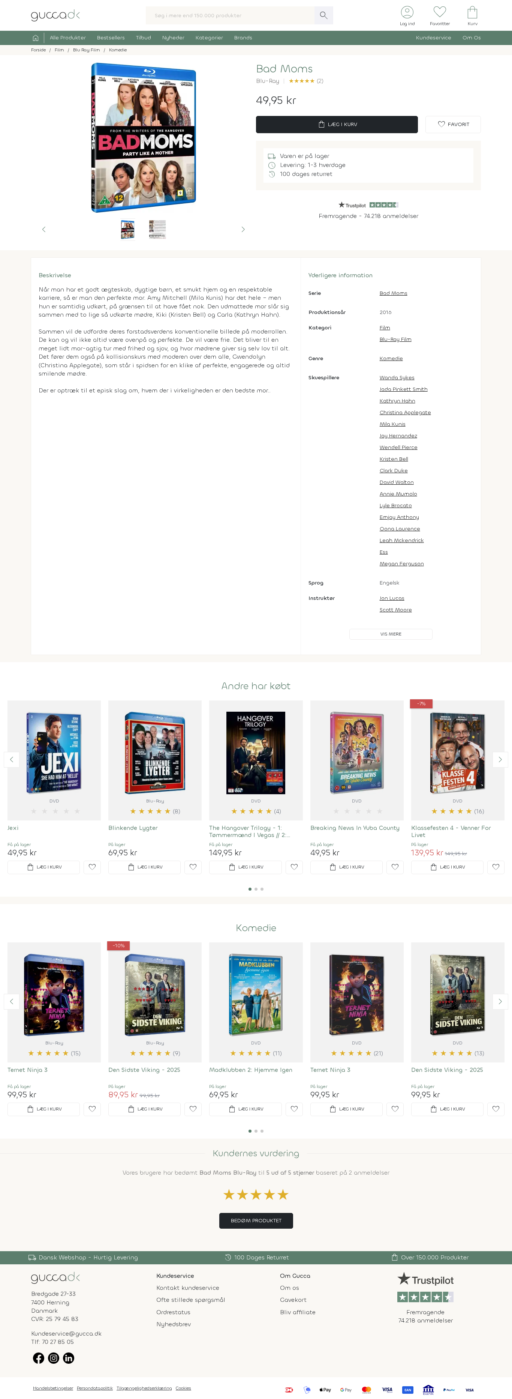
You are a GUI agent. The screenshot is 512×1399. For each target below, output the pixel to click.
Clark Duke (394, 470)
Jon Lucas (392, 598)
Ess (384, 552)
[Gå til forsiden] (55, 1277)
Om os (289, 1288)
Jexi (13, 827)
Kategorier (209, 37)
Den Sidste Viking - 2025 (144, 1069)
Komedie (391, 358)
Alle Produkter (68, 37)
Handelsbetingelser (53, 1388)
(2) (306, 81)
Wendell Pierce (399, 447)
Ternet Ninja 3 (27, 1069)
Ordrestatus (173, 1312)
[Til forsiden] (55, 15)
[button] (44, 229)
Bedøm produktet (256, 1220)
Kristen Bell (394, 459)
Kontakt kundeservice (187, 1288)
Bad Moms (393, 293)
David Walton (397, 482)
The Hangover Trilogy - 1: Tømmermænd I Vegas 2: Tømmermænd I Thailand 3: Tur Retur (252, 831)
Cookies (183, 1388)
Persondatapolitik (95, 1388)
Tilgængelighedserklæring (144, 1388)
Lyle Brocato (396, 505)
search (323, 15)
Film (385, 327)
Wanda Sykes (397, 377)
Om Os (472, 37)
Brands (243, 37)
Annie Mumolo (398, 493)
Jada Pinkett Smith (404, 389)
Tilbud (143, 37)
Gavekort (293, 1300)
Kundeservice (433, 37)
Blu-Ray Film (396, 339)
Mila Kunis (393, 424)
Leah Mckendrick (402, 540)
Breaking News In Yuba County (355, 827)
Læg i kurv (337, 124)
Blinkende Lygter (132, 827)
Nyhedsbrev (173, 1324)
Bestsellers (111, 37)
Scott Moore (396, 609)
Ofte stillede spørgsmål (190, 1300)
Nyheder (173, 37)
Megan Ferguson (402, 563)
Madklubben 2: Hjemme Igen (250, 1069)
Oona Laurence (400, 528)
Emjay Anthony (399, 517)
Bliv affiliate (298, 1312)
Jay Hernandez (398, 435)
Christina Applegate (405, 412)
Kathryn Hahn (397, 400)
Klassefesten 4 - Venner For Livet (451, 831)
